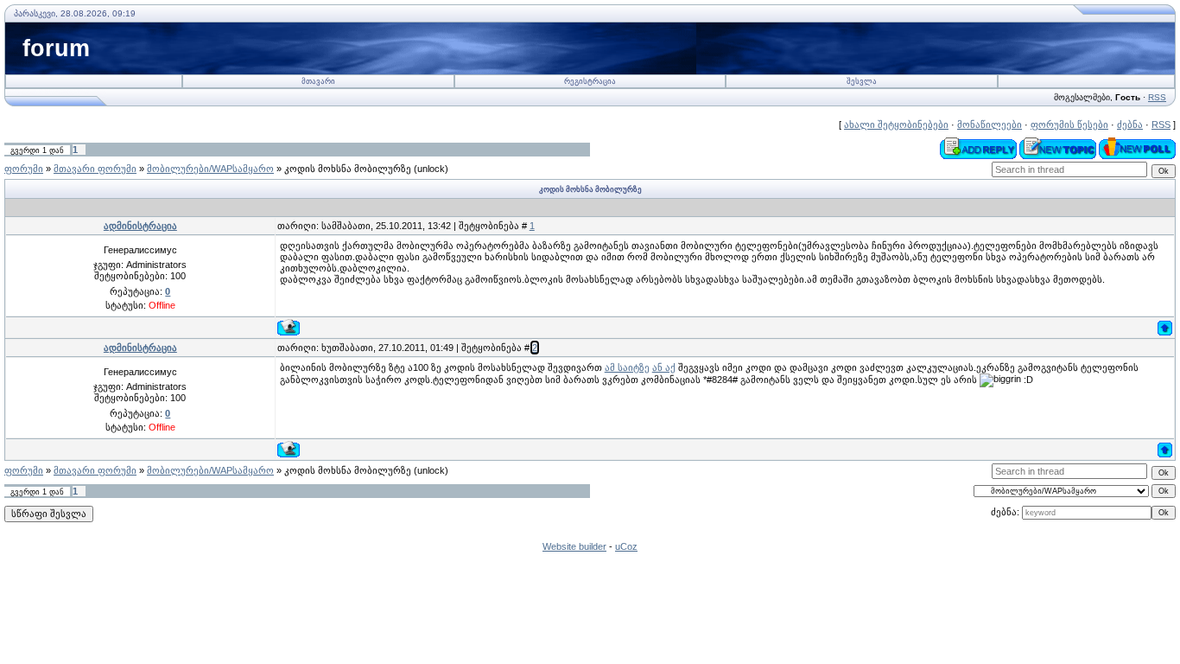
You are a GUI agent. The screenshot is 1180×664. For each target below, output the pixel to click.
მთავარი (318, 81)
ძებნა (1130, 124)
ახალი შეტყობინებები (896, 124)
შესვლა (862, 81)
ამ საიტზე (627, 367)
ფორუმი (23, 168)
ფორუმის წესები (1069, 124)
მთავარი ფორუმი (95, 168)
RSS (1157, 97)
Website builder (574, 546)
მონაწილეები (989, 124)
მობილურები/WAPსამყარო (210, 168)
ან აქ (664, 367)
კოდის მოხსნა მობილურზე (347, 168)
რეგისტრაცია (590, 81)
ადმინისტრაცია (140, 225)
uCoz (626, 546)
